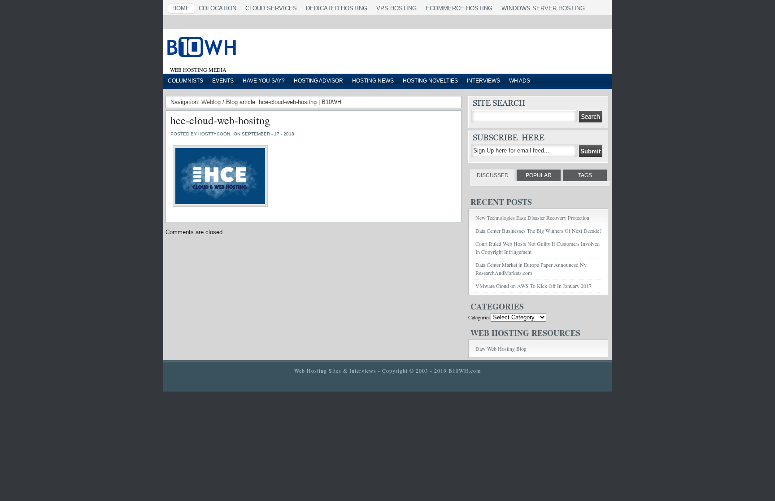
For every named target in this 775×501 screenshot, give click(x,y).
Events (223, 81)
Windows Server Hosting (543, 8)
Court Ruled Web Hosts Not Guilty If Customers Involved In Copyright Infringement (537, 247)
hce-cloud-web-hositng (220, 120)
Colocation (217, 8)
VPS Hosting (396, 8)
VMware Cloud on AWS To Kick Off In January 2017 (533, 285)
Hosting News (373, 81)
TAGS (585, 175)
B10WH (277, 48)
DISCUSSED (493, 175)
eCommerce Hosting (459, 8)
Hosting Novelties (430, 81)
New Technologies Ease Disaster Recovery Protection (532, 217)
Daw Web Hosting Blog (501, 348)
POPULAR (539, 175)
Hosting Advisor (318, 81)
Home (181, 8)
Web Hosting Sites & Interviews (335, 370)
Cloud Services (271, 8)
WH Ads (519, 81)
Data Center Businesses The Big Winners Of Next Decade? (538, 230)
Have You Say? (264, 81)
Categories (479, 317)
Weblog (211, 102)
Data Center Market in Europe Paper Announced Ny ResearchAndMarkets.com (531, 268)
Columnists (185, 81)
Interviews (483, 81)
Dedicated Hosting (336, 8)
